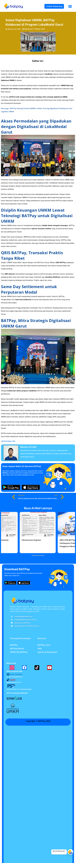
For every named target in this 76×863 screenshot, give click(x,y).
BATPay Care (44, 645)
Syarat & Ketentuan (47, 652)
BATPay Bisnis (17, 648)
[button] (32, 555)
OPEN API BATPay (19, 652)
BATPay (14, 645)
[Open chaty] (70, 852)
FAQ (40, 648)
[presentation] (4, 529)
